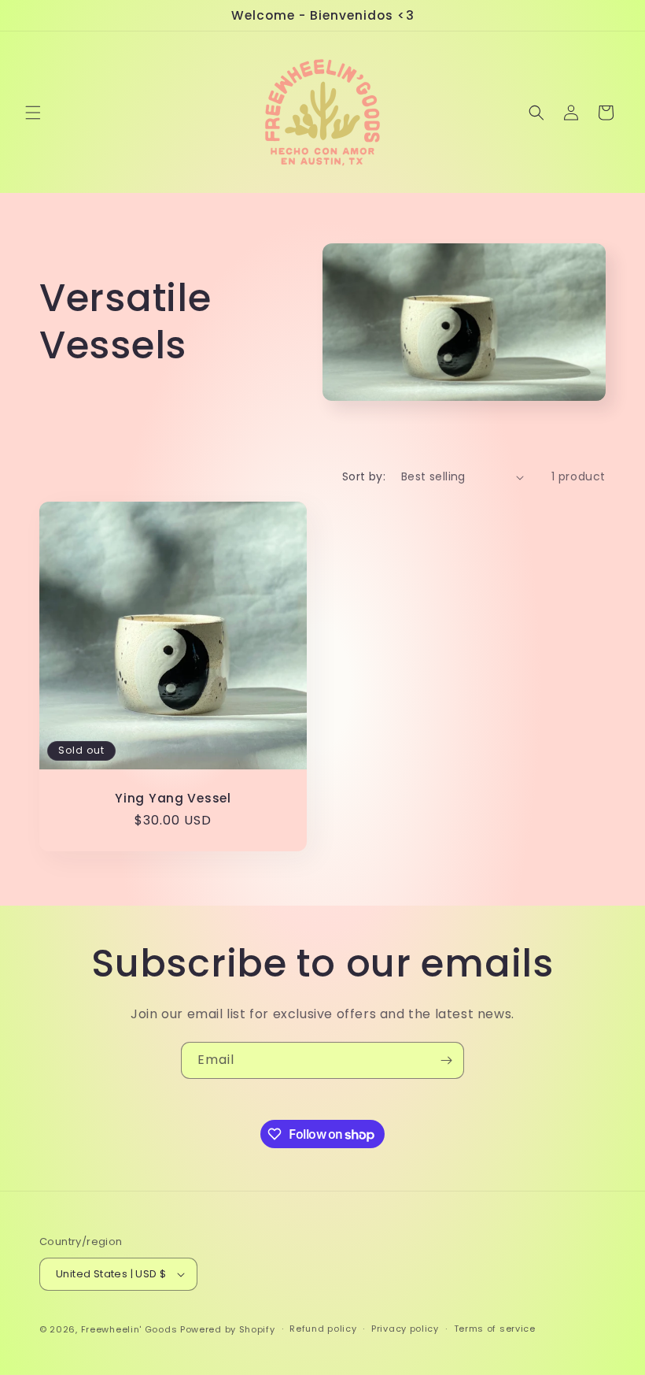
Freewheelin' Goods (129, 1329)
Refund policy (322, 1328)
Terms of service (495, 1328)
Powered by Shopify (227, 1329)
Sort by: (363, 476)
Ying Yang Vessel (173, 798)
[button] (33, 112)
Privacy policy (405, 1328)
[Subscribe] (446, 1060)
